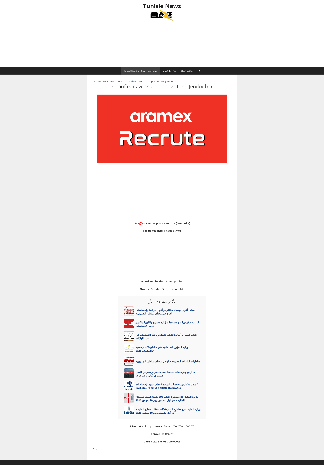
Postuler (97, 449)
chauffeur (139, 223)
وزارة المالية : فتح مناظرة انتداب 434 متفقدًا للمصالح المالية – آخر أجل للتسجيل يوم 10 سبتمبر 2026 (168, 410)
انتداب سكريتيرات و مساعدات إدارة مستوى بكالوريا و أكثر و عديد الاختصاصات (167, 324)
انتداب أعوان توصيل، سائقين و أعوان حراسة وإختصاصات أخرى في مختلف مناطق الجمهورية (165, 311)
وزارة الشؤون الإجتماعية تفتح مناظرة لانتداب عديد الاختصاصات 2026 (162, 348)
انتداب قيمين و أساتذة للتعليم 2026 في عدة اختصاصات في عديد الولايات (166, 336)
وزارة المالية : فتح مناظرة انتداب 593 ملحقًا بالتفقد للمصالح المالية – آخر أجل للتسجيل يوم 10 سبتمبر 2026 (167, 398)
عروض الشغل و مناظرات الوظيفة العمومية (141, 70)
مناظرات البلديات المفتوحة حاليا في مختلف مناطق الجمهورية (168, 361)
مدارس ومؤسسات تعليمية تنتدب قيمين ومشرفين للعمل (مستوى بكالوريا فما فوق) (165, 373)
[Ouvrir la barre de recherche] (199, 71)
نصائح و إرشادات (169, 70)
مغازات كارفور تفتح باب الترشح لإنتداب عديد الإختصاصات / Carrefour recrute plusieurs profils (167, 386)
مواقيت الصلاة (187, 70)
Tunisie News (162, 6)
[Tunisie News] (162, 15)
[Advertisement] (162, 45)
